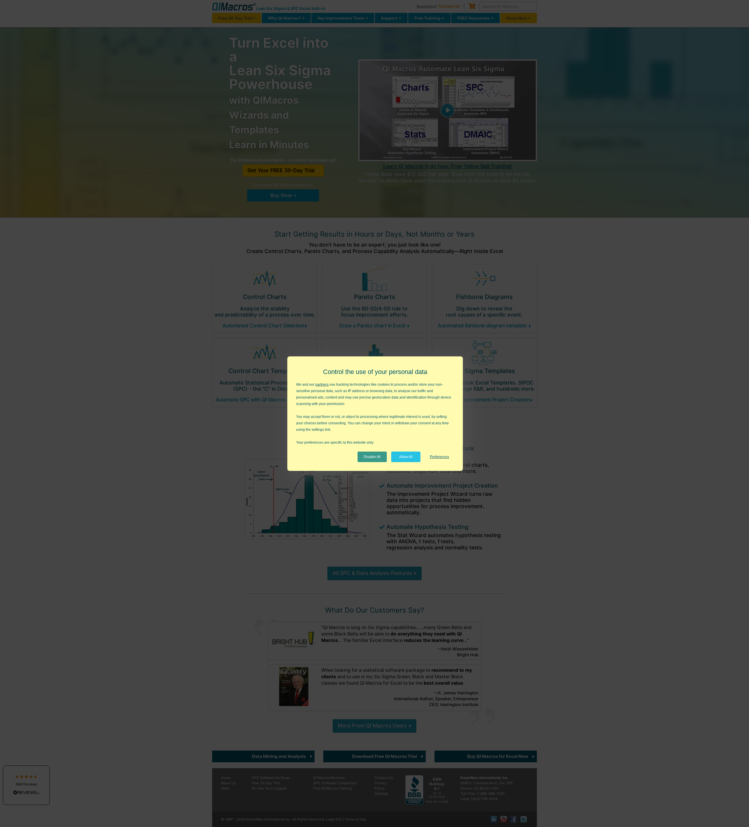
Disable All (372, 457)
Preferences (439, 457)
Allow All (406, 457)
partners (322, 384)
